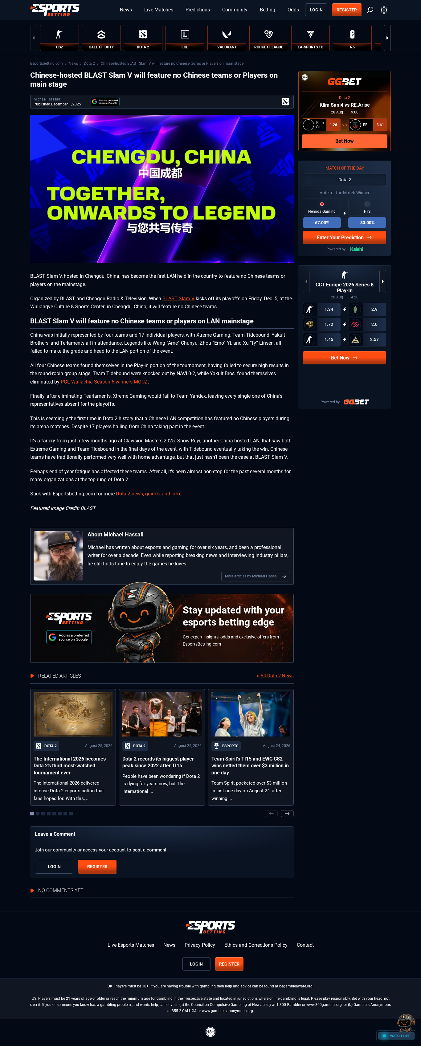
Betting (267, 10)
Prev (33, 38)
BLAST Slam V (178, 298)
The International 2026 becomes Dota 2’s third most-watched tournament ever (70, 766)
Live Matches (158, 10)
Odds (293, 10)
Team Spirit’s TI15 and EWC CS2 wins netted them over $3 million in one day (250, 766)
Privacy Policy (200, 945)
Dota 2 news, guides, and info (148, 494)
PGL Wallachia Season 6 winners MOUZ (104, 382)
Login (316, 9)
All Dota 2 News (277, 676)
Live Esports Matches (131, 945)
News (126, 10)
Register (347, 9)
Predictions (198, 10)
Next (387, 38)
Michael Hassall (47, 99)
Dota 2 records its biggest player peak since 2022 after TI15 (158, 762)
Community (234, 10)
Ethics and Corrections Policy (256, 945)
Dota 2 (89, 63)
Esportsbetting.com (46, 63)
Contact (305, 945)
